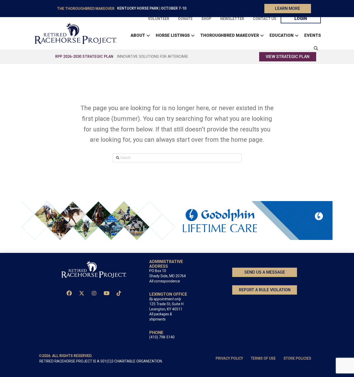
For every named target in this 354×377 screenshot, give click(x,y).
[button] (314, 48)
